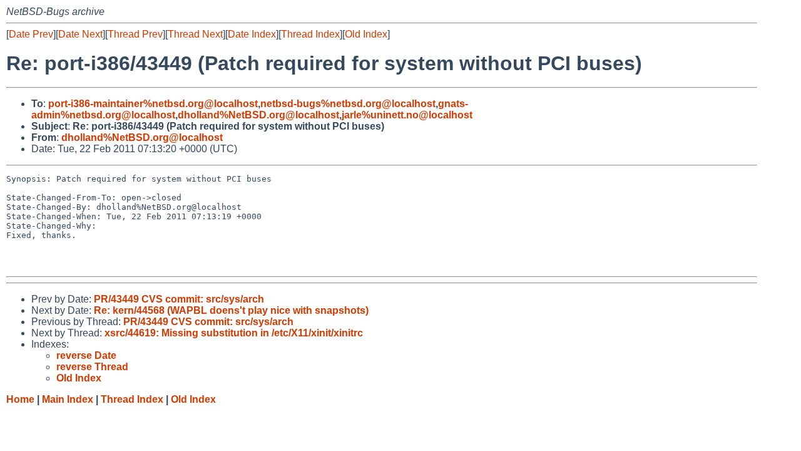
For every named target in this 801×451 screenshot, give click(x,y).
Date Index (252, 34)
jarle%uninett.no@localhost (407, 115)
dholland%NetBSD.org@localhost (258, 115)
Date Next (80, 34)
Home (20, 399)
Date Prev (31, 34)
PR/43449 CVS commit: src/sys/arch (179, 299)
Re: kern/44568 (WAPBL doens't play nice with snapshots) (231, 310)
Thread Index (310, 34)
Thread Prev (135, 34)
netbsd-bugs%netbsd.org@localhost (348, 103)
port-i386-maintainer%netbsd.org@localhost (153, 103)
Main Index (67, 399)
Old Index (366, 34)
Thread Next (195, 34)
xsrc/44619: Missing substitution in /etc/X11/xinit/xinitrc (234, 333)
